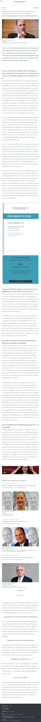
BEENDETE (10, 706)
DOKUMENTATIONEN (21, 714)
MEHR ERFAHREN (20, 281)
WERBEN (3, 714)
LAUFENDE (6, 706)
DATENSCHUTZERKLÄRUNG (16, 720)
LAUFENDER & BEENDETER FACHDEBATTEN (8, 711)
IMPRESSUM (6, 720)
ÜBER (3, 720)
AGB (10, 720)
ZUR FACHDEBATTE (20, 590)
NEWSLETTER (8, 714)
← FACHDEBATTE (4, 7)
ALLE (2, 706)
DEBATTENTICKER (13, 714)
